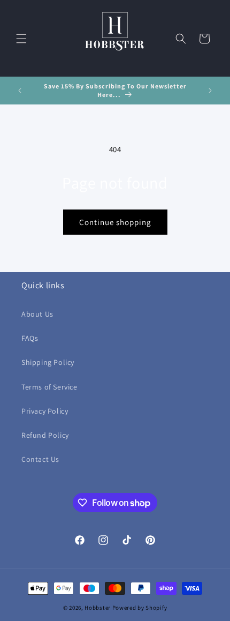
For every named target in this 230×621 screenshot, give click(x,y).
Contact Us (40, 459)
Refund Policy (45, 435)
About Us (37, 314)
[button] (21, 38)
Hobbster (98, 607)
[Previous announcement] (20, 90)
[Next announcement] (210, 90)
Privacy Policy (44, 411)
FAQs (29, 338)
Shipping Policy (47, 362)
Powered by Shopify (139, 607)
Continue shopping (115, 222)
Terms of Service (49, 387)
